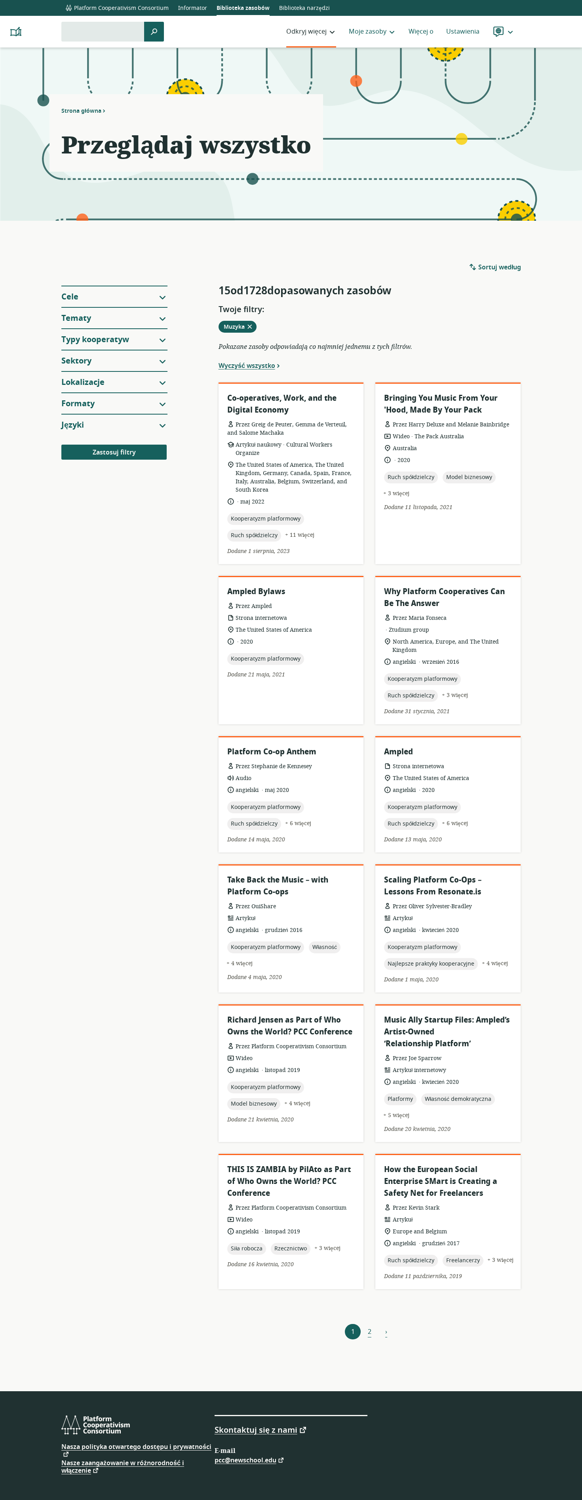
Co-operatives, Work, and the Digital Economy (282, 404)
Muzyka (240, 327)
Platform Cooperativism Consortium (120, 8)
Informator (192, 8)
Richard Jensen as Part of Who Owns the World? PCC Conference (289, 1026)
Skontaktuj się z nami (256, 1429)
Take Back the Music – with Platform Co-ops (277, 886)
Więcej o (421, 31)
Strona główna (81, 111)
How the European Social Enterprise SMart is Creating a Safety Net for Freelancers (440, 1181)
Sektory (76, 361)
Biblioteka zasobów (243, 8)
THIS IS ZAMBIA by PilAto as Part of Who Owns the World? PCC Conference (289, 1181)
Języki (72, 425)
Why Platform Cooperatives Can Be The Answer (444, 597)
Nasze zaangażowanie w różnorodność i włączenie (122, 1467)
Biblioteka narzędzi (304, 8)
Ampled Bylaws (256, 591)
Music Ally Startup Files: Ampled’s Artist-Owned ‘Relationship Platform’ (447, 1031)
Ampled (398, 752)
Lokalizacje (83, 382)
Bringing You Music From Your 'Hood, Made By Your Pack (441, 404)
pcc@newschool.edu (245, 1460)
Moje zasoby (367, 31)
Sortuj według (499, 267)
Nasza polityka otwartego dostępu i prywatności (136, 1448)
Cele (69, 297)
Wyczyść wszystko (247, 365)
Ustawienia (462, 31)
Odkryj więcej (306, 31)
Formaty (78, 403)
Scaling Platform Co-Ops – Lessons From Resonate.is (432, 886)
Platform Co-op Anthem (271, 752)
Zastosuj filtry (114, 452)
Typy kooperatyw (95, 339)
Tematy (76, 318)
